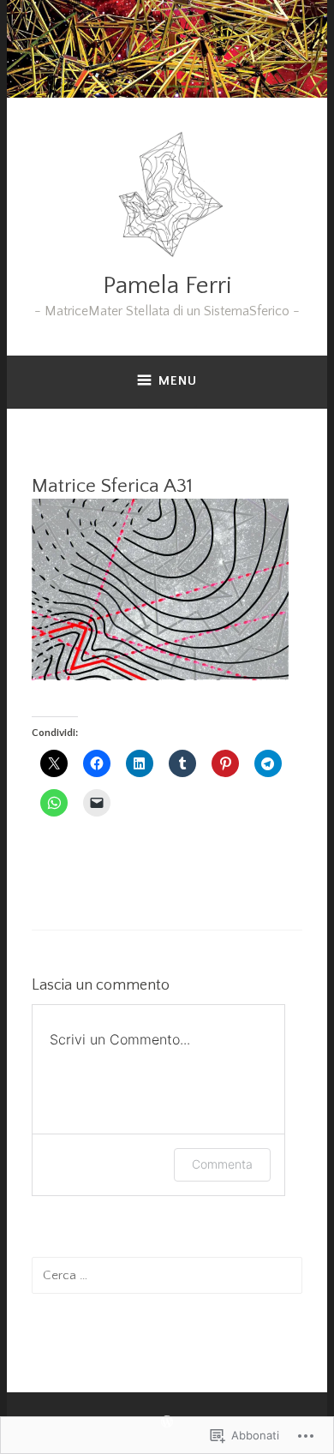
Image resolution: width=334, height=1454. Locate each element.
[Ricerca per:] (167, 1275)
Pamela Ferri (167, 286)
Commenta (222, 1164)
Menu (177, 381)
